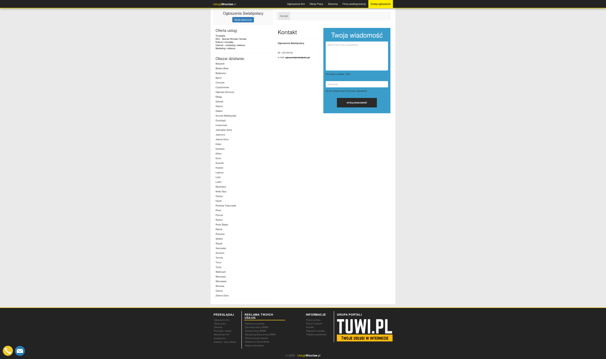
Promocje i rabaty (222, 330)
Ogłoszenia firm (296, 4)
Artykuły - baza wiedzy (225, 341)
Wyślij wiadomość (243, 19)
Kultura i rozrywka (224, 42)
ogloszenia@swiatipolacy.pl (297, 57)
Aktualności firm (222, 334)
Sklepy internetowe (254, 345)
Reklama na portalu (254, 323)
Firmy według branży (354, 4)
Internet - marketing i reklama (230, 45)
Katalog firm (220, 338)
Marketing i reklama (225, 48)
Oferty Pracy (316, 4)
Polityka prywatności (316, 334)
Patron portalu (313, 319)
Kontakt (284, 16)
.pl (224, 4)
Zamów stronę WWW (255, 330)
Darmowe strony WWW (256, 327)
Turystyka (220, 35)
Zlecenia (333, 4)
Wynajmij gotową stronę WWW (260, 334)
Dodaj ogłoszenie (381, 4)
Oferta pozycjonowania (256, 338)
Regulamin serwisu (315, 330)
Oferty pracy (220, 323)
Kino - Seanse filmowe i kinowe (231, 38)
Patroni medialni (314, 323)
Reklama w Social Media (257, 341)
